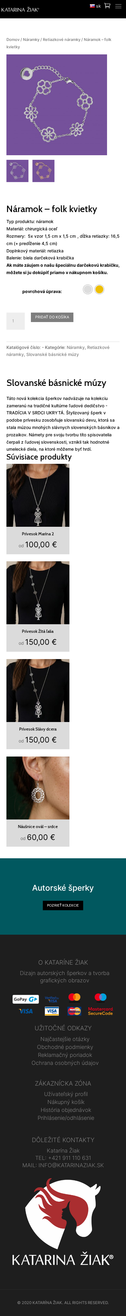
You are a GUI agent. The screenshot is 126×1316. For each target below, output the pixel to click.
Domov (13, 39)
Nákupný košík (65, 1102)
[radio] (87, 289)
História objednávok (66, 1110)
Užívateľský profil (66, 1094)
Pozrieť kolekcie (63, 905)
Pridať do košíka (52, 317)
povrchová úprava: (42, 291)
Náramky (31, 39)
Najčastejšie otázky (65, 1039)
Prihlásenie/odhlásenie (66, 1118)
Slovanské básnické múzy (52, 354)
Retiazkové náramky (61, 39)
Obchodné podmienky (65, 1047)
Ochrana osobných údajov (65, 1063)
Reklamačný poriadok (65, 1055)
